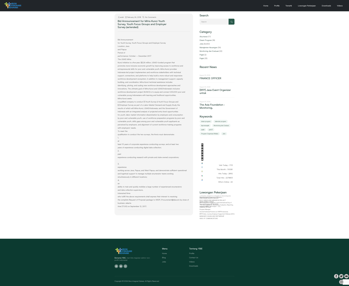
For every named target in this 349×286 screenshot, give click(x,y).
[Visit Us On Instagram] (341, 281)
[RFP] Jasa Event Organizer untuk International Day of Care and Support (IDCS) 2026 (215, 204)
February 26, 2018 (134, 17)
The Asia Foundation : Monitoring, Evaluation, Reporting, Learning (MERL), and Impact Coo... (216, 206)
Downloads (326, 6)
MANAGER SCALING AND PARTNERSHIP (212, 217)
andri (122, 17)
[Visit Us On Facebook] (336, 276)
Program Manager (205, 210)
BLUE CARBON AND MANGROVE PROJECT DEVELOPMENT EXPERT (213, 202)
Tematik (288, 6)
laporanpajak (205, 125)
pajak (202, 129)
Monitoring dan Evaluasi (209, 51)
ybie (224, 134)
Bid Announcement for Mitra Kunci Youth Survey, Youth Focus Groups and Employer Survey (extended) (142, 24)
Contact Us (193, 257)
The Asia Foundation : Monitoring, (212, 106)
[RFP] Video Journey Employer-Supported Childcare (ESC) (217, 215)
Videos (340, 6)
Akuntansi (203, 36)
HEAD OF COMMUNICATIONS (209, 219)
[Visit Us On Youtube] (346, 276)
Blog (164, 257)
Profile (276, 6)
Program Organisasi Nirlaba (209, 134)
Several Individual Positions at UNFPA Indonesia (214, 212)
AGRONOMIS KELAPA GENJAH (209, 199)
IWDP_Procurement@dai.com (167, 200)
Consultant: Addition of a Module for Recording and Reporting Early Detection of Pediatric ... (215, 197)
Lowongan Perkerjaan (307, 6)
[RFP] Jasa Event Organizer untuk (215, 91)
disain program (205, 121)
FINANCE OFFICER (210, 78)
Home (265, 6)
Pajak (202, 55)
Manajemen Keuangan (208, 47)
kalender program (220, 121)
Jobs (201, 44)
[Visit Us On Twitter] (341, 276)
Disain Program (206, 40)
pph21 (211, 129)
